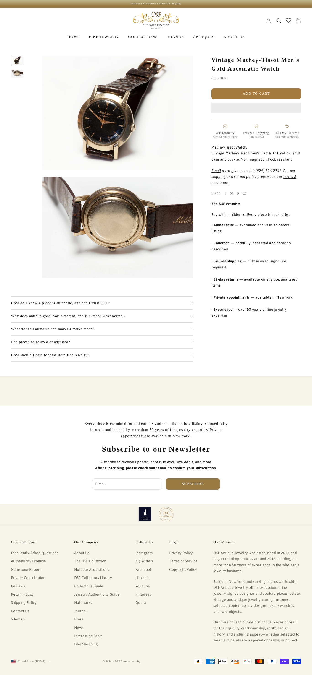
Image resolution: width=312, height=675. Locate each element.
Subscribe (193, 484)
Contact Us (20, 611)
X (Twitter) (144, 561)
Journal (80, 611)
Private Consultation (28, 578)
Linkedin (142, 578)
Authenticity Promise (28, 561)
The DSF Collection (90, 561)
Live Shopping (86, 644)
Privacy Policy (181, 553)
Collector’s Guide (88, 586)
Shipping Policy (24, 602)
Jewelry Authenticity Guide (96, 594)
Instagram (144, 553)
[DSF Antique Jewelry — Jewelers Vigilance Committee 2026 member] (166, 514)
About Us (82, 553)
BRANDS (175, 37)
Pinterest (143, 594)
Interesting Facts (88, 636)
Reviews (18, 586)
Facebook (143, 569)
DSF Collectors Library (93, 578)
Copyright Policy (183, 569)
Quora (140, 602)
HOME (73, 37)
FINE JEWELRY (104, 37)
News (79, 627)
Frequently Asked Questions (34, 553)
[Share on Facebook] (225, 193)
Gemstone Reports (26, 569)
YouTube (142, 586)
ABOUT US (234, 37)
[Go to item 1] (17, 60)
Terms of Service (183, 561)
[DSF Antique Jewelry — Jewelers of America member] (144, 514)
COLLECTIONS (142, 37)
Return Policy (22, 594)
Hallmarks (83, 602)
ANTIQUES (203, 37)
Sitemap (18, 619)
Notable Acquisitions (91, 569)
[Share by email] (244, 193)
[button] (256, 108)
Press (78, 619)
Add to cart (256, 93)
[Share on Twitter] (231, 193)
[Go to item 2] (17, 73)
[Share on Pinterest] (238, 193)
